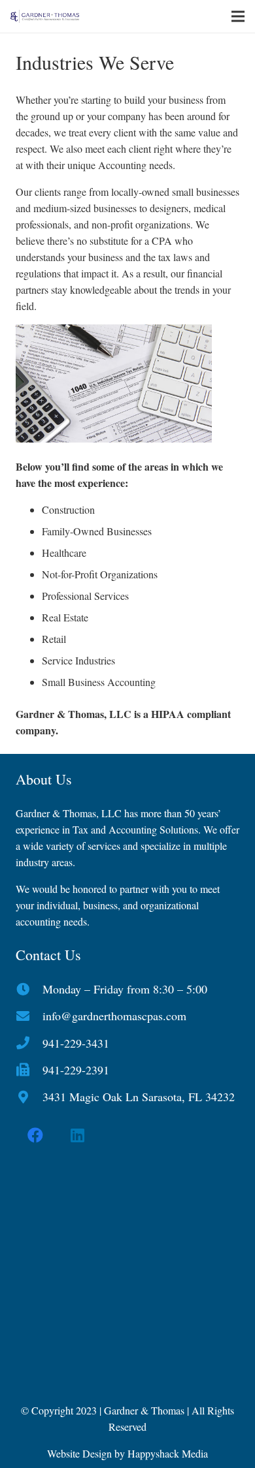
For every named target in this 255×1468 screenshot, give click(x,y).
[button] (238, 16)
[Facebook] (35, 1135)
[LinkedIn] (77, 1135)
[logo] (44, 16)
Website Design (79, 1453)
